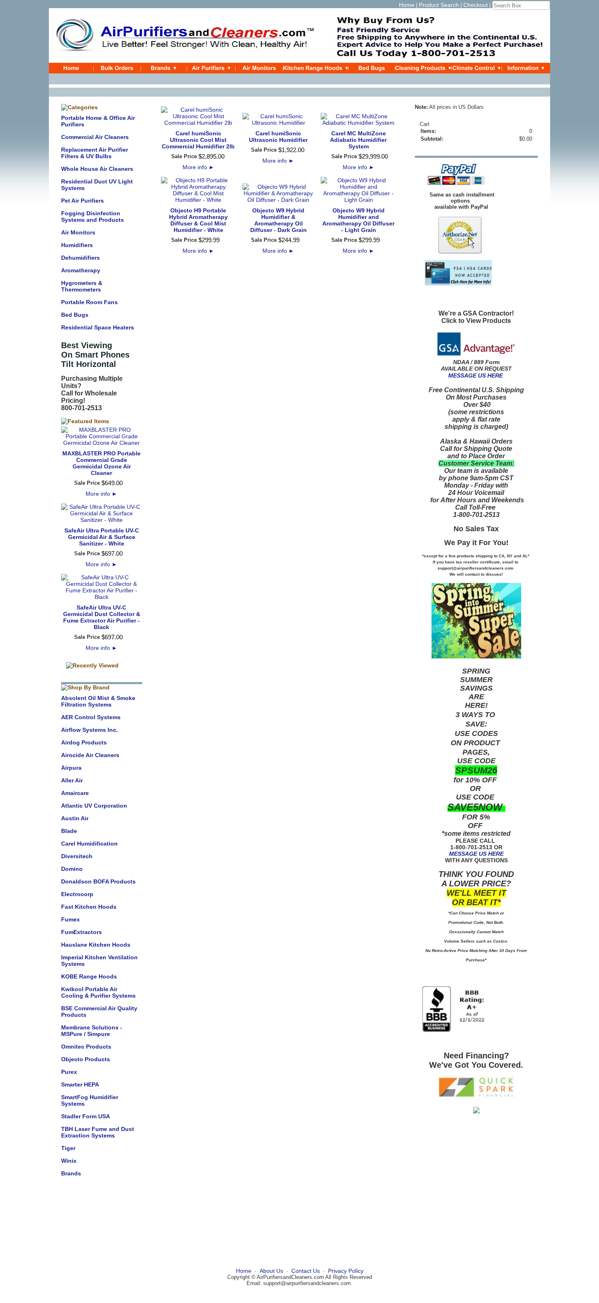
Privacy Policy (345, 1271)
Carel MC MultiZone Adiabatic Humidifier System (358, 140)
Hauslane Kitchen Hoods (95, 944)
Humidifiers (77, 245)
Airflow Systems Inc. (89, 730)
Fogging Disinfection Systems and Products (92, 216)
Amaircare (75, 793)
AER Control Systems (91, 717)
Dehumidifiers (80, 257)
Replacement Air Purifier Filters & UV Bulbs (94, 152)
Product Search (439, 5)
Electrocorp (77, 894)
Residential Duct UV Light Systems (97, 184)
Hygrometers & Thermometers (81, 286)
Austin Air (74, 818)
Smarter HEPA (80, 1084)
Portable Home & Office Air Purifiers (98, 121)
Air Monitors (78, 232)
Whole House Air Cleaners (97, 169)
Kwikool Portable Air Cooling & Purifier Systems (98, 992)
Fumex (70, 919)
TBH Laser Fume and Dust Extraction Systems (97, 1132)
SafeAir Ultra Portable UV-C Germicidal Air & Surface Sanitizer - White (101, 537)
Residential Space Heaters (97, 327)
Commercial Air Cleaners (95, 137)
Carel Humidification (89, 843)
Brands (71, 1173)
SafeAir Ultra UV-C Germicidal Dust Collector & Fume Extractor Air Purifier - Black (101, 617)
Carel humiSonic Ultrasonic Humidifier (278, 136)
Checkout (475, 5)
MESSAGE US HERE (475, 375)
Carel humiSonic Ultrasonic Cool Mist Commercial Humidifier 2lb (198, 140)
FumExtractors (81, 932)
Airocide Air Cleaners (90, 755)
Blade (69, 831)
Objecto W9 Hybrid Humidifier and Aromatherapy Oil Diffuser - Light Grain (358, 220)
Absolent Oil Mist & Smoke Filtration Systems (98, 701)
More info (101, 493)
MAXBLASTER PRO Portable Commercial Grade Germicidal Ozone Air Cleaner (101, 463)
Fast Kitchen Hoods (89, 906)
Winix (69, 1160)
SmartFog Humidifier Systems (89, 1100)
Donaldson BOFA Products (98, 881)
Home (406, 5)
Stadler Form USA (85, 1116)
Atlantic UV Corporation (94, 805)
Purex (69, 1072)
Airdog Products (84, 742)
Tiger (68, 1148)
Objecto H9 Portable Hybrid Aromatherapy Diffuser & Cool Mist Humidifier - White (198, 220)
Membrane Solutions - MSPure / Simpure (91, 1030)
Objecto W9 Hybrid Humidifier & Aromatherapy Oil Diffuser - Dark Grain (278, 220)
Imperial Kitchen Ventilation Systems (99, 960)
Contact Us (305, 1271)
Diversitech (76, 856)
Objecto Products (85, 1059)
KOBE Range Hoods (89, 976)
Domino (72, 869)
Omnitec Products (86, 1046)
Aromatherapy (80, 270)
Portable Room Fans (89, 302)
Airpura (71, 767)
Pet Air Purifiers (82, 200)
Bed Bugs (74, 314)
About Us (271, 1271)
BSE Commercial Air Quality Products (99, 1011)
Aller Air (72, 780)
